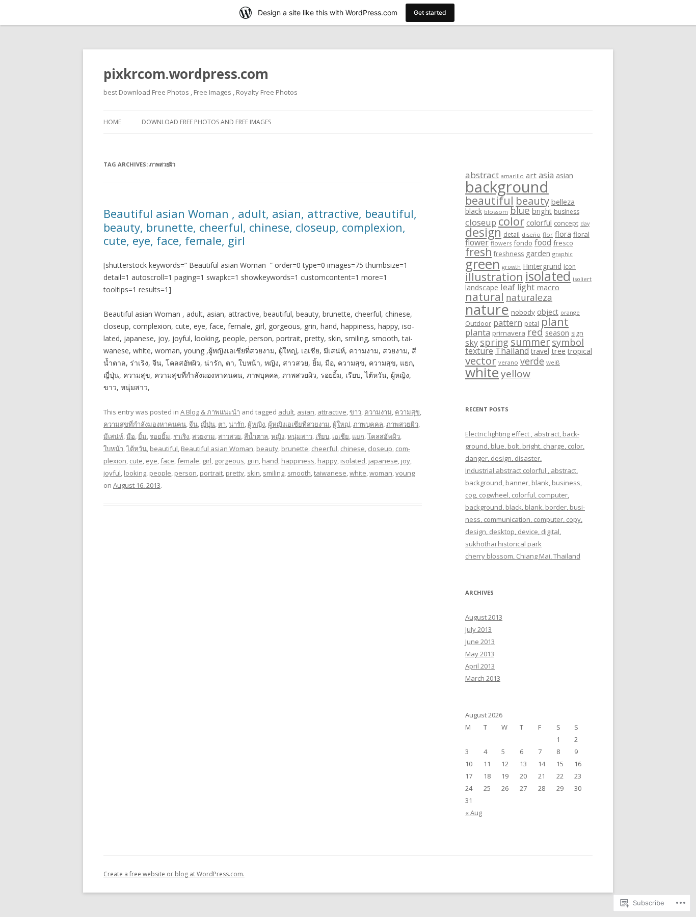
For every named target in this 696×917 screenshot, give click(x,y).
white (358, 473)
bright (542, 211)
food (542, 242)
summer (530, 342)
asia (546, 175)
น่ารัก (237, 424)
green (482, 264)
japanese (383, 460)
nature (487, 309)
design (483, 232)
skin (253, 473)
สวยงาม (203, 436)
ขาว (355, 411)
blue (520, 210)
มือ (130, 436)
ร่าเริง (181, 436)
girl (206, 460)
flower (477, 242)
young (405, 473)
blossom (496, 211)
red (535, 331)
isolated (352, 460)
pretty (235, 473)
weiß (553, 362)
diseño (531, 234)
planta (477, 332)
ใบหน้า (113, 448)
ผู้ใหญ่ (341, 424)
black (473, 211)
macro (548, 287)
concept (566, 223)
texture (479, 350)
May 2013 (479, 653)
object (547, 312)
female (188, 460)
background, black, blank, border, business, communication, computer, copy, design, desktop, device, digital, (525, 519)
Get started (430, 12)
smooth (299, 473)
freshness (509, 253)
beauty (267, 448)
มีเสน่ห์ (113, 436)
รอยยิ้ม (160, 436)
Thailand (512, 350)
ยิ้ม (142, 436)
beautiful (164, 448)
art (531, 175)
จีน (193, 424)
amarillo (512, 176)
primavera (508, 333)
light (525, 287)
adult (286, 411)
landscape (481, 287)
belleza (563, 202)
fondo (523, 242)
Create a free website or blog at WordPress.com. (174, 874)
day (585, 223)
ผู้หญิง (256, 424)
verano (508, 362)
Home (112, 122)
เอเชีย (340, 436)
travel (540, 351)
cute (136, 460)
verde (532, 361)
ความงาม (378, 411)
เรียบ (322, 436)
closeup (380, 448)
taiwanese (330, 473)
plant (555, 321)
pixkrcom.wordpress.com (186, 74)
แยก (358, 436)
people (160, 473)
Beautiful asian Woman (217, 448)
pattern (507, 322)
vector (480, 360)
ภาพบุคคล (368, 424)
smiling (273, 473)
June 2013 (480, 641)
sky (471, 342)
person (185, 473)
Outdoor (478, 323)
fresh (478, 252)
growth (511, 266)
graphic (562, 254)
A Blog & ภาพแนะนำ (210, 411)
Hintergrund (542, 266)
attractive (331, 411)
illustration (494, 276)
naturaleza (529, 297)
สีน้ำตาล (256, 436)
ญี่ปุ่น (208, 424)
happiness (297, 460)
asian (305, 411)
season (557, 332)
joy (405, 460)
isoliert (582, 279)
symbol (568, 342)
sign (577, 333)
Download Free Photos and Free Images (206, 122)
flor (548, 234)
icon (570, 266)
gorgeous (229, 460)
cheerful (324, 448)
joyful (112, 473)
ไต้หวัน (136, 448)
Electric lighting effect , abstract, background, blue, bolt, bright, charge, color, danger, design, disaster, (524, 446)
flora (563, 234)
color (511, 221)
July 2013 (478, 629)
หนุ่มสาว (299, 436)
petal (531, 323)
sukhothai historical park (503, 543)
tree (558, 351)
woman (380, 473)
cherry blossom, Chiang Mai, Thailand (522, 556)
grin (253, 460)
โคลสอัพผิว (383, 436)
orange (570, 312)
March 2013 (482, 678)
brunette (294, 448)
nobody (523, 312)
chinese (352, 448)
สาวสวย (229, 436)
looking (135, 473)
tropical (580, 351)
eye (151, 460)
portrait (211, 473)
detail (511, 234)
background (507, 187)
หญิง (277, 436)
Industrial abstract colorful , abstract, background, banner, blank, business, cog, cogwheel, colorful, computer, (523, 482)
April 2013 (480, 666)
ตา (222, 424)
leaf (507, 287)
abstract (482, 175)
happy (327, 460)
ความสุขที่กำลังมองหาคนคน (144, 424)
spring (494, 342)
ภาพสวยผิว (402, 424)
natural (484, 296)
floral (581, 234)
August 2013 (483, 617)
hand (270, 460)
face (167, 460)
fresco (563, 242)
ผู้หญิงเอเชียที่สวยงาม (299, 424)
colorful (539, 222)
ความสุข (407, 411)
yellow (515, 373)
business (566, 211)
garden (538, 253)
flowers (501, 243)
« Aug (473, 812)
